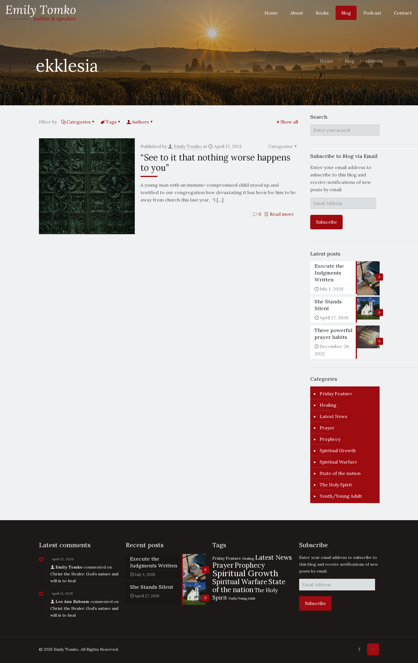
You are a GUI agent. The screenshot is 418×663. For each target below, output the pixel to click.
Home (326, 61)
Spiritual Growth (338, 450)
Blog (349, 61)
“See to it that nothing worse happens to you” (215, 162)
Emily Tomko (188, 146)
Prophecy (330, 439)
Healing (328, 405)
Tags (111, 122)
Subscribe (326, 222)
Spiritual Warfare (338, 462)
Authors (140, 122)
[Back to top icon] (373, 649)
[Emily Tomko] (41, 13)
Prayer (327, 428)
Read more (282, 214)
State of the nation (340, 473)
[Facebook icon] (359, 649)
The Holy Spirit (336, 484)
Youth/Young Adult (341, 496)
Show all (289, 122)
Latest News (333, 416)
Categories (79, 122)
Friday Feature (336, 393)
